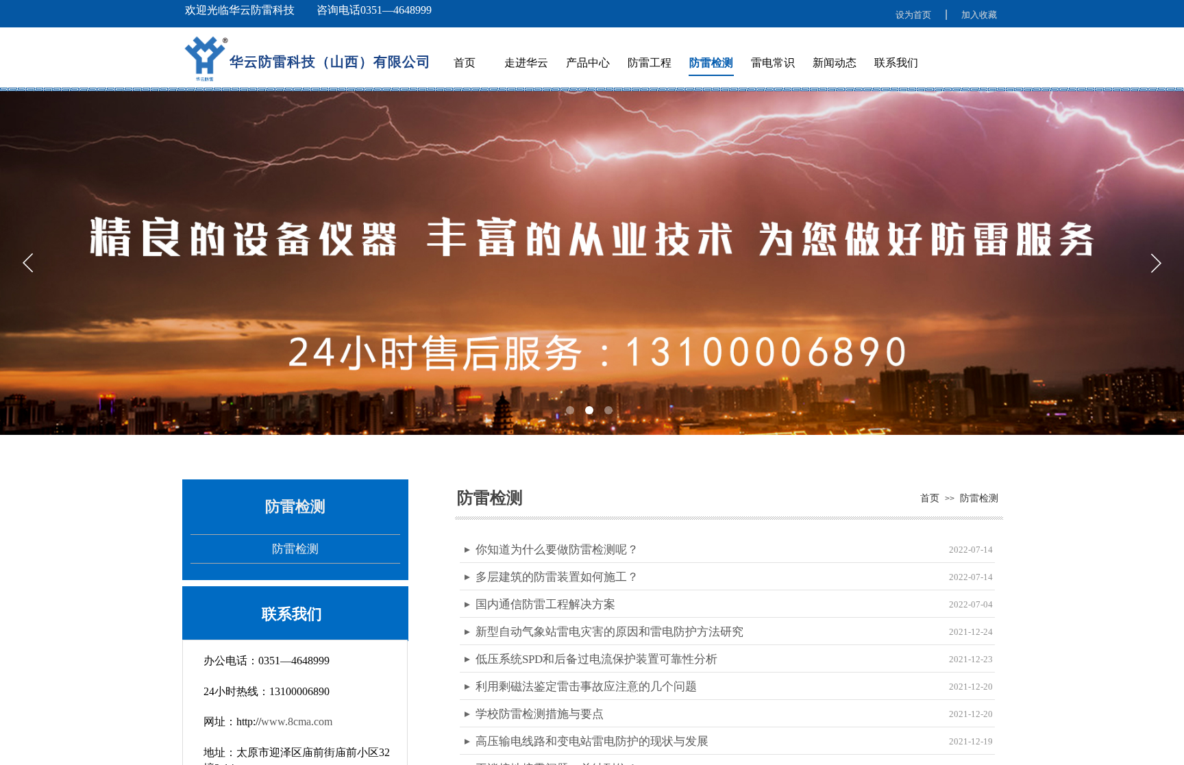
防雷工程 (649, 62)
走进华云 (526, 62)
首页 (465, 62)
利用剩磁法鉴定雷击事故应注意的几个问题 (586, 686)
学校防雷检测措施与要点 (540, 713)
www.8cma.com (296, 721)
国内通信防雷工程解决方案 (545, 604)
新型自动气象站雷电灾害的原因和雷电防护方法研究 (609, 631)
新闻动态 (834, 62)
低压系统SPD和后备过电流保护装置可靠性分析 (596, 659)
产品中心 (588, 62)
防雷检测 (711, 62)
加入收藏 (979, 15)
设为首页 (913, 15)
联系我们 (896, 62)
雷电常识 (773, 62)
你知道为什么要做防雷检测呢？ (557, 549)
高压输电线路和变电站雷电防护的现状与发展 (592, 741)
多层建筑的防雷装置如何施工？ (557, 577)
